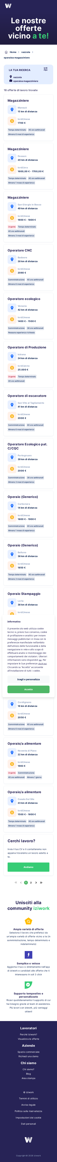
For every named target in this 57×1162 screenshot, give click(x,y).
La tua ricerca (19, 70)
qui (40, 660)
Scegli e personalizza (28, 679)
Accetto (28, 689)
